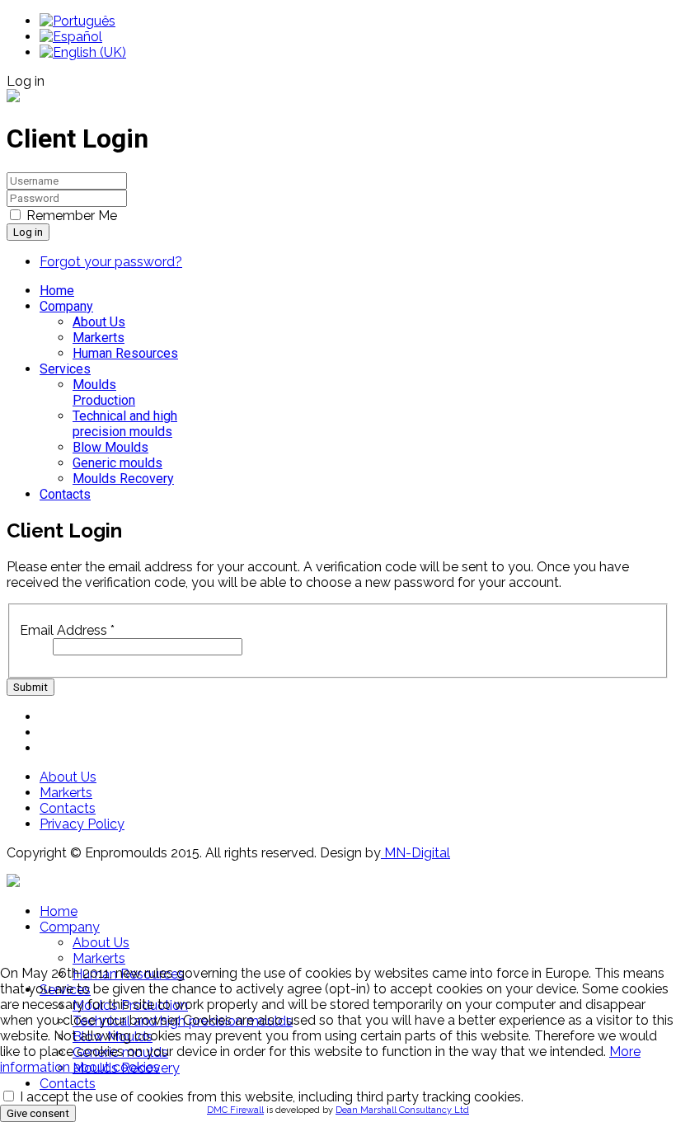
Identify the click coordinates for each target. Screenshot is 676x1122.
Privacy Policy (82, 824)
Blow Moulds (110, 447)
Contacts (65, 494)
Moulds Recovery (123, 478)
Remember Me (71, 215)
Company (66, 306)
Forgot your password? (111, 262)
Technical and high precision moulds (125, 423)
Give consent (38, 1113)
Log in (28, 232)
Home (57, 290)
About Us (99, 322)
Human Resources (125, 353)
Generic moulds (117, 463)
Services (65, 369)
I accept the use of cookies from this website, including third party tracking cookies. (269, 1097)
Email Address (67, 630)
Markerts (98, 337)
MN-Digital (415, 853)
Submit (30, 687)
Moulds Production (104, 392)
